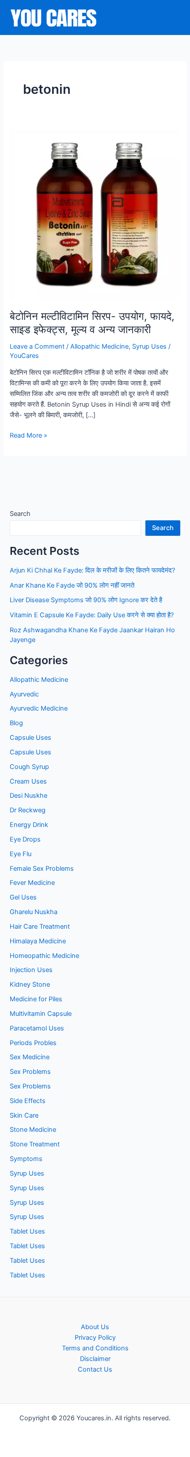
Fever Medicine (32, 883)
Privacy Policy (95, 1338)
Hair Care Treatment (40, 926)
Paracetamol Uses (37, 1028)
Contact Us (95, 1369)
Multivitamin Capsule (41, 1014)
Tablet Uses (27, 1231)
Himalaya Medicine (38, 941)
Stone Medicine (33, 1130)
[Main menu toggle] (172, 17)
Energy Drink (29, 825)
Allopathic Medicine (99, 346)
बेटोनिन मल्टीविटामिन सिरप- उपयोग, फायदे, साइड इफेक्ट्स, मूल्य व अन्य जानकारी (92, 323)
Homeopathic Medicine (44, 956)
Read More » (28, 436)
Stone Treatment (35, 1144)
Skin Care (24, 1115)
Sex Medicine (29, 1057)
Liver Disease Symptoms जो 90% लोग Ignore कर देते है (86, 600)
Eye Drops (25, 839)
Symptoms (26, 1159)
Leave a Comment (37, 346)
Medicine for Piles (36, 999)
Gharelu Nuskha (33, 912)
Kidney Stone (30, 984)
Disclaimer (95, 1359)
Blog (16, 723)
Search (20, 514)
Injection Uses (31, 970)
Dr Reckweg (28, 810)
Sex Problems (30, 1072)
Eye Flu (20, 854)
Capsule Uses (30, 738)
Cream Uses (28, 781)
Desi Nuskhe (28, 796)
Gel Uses (23, 897)
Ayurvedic (24, 694)
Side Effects (28, 1101)
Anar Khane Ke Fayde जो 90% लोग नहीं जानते (72, 585)
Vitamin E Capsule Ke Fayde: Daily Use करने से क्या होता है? (92, 615)
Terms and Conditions (95, 1348)
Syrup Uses (149, 346)
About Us (95, 1327)
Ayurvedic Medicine (39, 708)
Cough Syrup (29, 767)
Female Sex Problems (42, 869)
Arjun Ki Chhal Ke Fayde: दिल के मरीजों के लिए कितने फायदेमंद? (92, 570)
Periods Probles (33, 1043)
